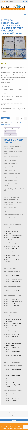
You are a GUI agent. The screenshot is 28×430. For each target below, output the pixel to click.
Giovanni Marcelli (5, 124)
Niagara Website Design (8, 428)
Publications (14, 122)
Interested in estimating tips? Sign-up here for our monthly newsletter (14, 414)
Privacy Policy (18, 426)
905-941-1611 (10, 1)
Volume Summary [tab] (10, 132)
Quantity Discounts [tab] (10, 135)
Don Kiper (22, 122)
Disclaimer (3, 426)
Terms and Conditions (10, 426)
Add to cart (5, 118)
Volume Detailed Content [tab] (12, 129)
